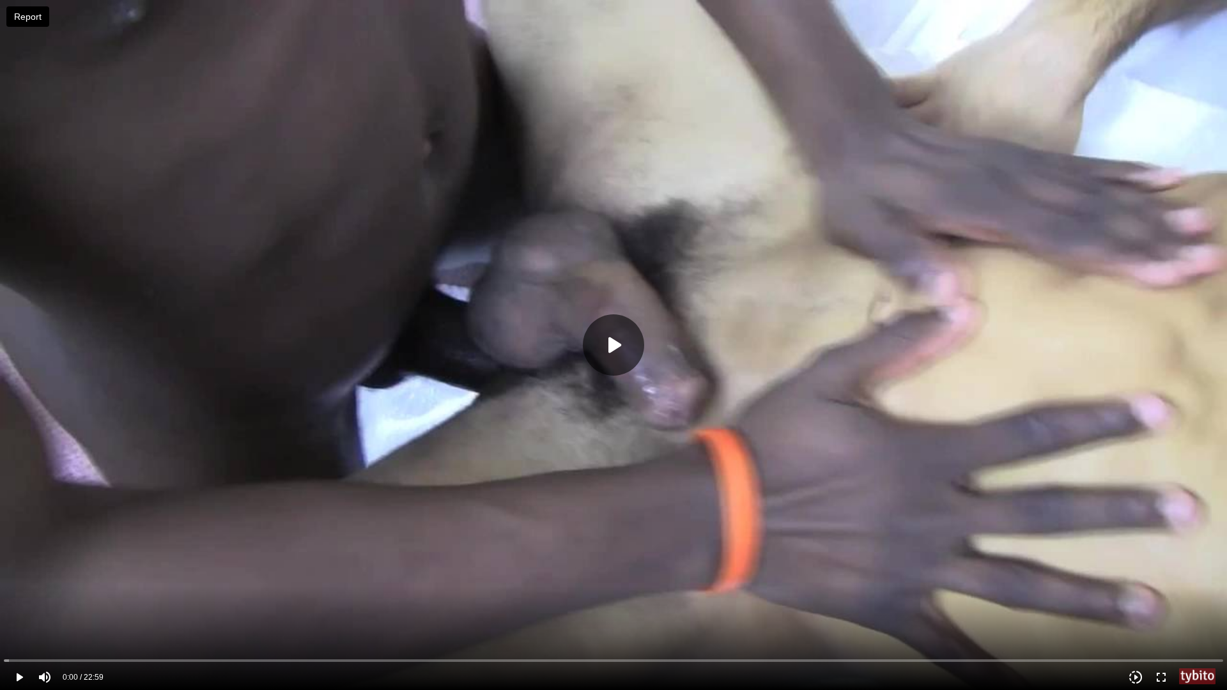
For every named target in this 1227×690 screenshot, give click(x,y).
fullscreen (1161, 677)
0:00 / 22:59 (83, 677)
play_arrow (19, 677)
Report (28, 17)
